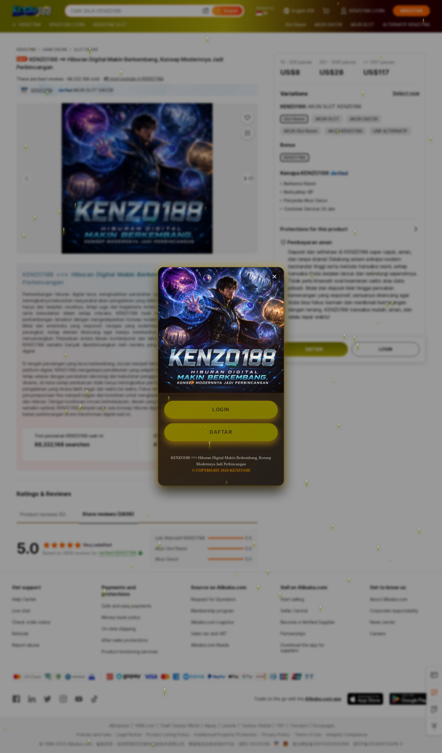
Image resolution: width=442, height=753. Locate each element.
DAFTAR (221, 432)
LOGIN (221, 409)
